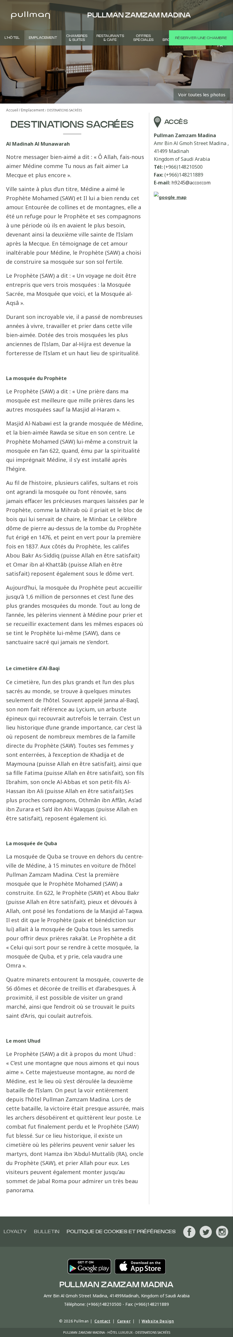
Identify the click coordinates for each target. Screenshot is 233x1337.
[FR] (221, 15)
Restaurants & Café (110, 37)
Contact (102, 1321)
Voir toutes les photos (201, 94)
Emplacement (43, 37)
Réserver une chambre (201, 38)
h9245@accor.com (191, 182)
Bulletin (46, 1231)
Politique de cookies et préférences (121, 1231)
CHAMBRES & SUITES (76, 37)
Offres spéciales (143, 37)
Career (124, 1321)
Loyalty (15, 1231)
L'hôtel (12, 37)
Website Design (158, 1321)
